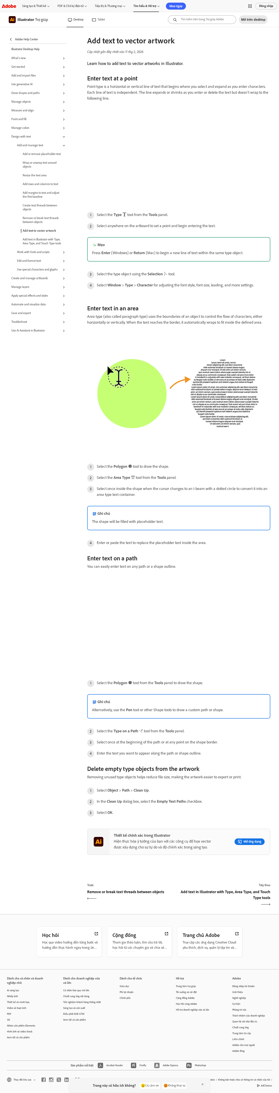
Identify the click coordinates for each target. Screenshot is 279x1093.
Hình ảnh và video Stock (19, 1031)
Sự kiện (236, 1003)
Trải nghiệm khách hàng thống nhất (82, 1002)
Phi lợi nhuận (126, 992)
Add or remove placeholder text (42, 154)
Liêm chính (238, 1039)
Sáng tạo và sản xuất (74, 1008)
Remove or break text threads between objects (41, 220)
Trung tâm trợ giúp (186, 986)
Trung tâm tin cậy (241, 1033)
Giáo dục (124, 986)
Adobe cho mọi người (243, 1045)
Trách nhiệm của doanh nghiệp (248, 1015)
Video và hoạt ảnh (16, 1008)
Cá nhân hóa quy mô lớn (76, 990)
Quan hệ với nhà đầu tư (244, 1021)
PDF (9, 1013)
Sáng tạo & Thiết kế (34, 6)
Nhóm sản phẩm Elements (21, 1025)
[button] (250, 6)
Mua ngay (175, 6)
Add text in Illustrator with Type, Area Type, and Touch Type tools (42, 241)
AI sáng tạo (13, 990)
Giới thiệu (237, 992)
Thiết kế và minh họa (18, 1002)
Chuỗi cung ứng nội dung (76, 996)
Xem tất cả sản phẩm (18, 1037)
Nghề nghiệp (239, 998)
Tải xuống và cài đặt (186, 992)
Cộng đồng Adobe (185, 998)
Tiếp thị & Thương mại (108, 6)
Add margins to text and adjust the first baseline (41, 195)
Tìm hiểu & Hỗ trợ (144, 6)
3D (8, 1019)
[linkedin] (66, 1080)
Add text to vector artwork (39, 231)
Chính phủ (125, 998)
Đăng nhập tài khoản (243, 986)
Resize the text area (35, 175)
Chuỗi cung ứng (240, 1027)
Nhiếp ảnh (12, 996)
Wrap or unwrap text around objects (39, 164)
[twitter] (59, 1080)
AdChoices (266, 1085)
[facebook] (43, 1080)
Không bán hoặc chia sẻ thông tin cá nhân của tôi (244, 1079)
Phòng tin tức (239, 1009)
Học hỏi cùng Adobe (186, 1003)
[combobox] (202, 19)
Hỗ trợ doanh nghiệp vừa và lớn (192, 1009)
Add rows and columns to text (40, 184)
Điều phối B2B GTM (73, 1013)
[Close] (202, 1084)
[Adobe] (9, 6)
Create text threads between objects (40, 207)
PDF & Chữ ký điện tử (70, 6)
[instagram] (51, 1080)
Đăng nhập (266, 6)
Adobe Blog (238, 1050)
